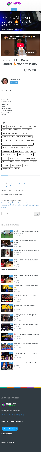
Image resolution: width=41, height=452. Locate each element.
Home (3, 30)
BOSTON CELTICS (7, 140)
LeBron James (22, 126)
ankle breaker (16, 165)
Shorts (5, 147)
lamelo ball (27, 130)
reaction (26, 165)
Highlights (30, 140)
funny (12, 158)
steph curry (32, 126)
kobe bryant (19, 151)
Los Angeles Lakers (8, 137)
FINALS (4, 162)
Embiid (17, 169)
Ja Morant (17, 130)
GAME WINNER (14, 147)
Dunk (30, 144)
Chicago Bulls (19, 140)
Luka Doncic (25, 133)
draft (11, 162)
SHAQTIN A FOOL (7, 169)
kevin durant (7, 130)
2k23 (17, 162)
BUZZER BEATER (25, 147)
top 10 (33, 151)
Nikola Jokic (6, 144)
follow (14, 82)
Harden (33, 162)
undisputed (22, 155)
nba (4, 126)
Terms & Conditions (7, 414)
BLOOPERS (19, 158)
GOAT (14, 155)
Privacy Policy (20, 414)
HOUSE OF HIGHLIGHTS (19, 144)
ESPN (31, 155)
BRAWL (5, 158)
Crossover (6, 165)
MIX (27, 151)
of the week (6, 155)
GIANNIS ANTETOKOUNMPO (10, 133)
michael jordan (7, 151)
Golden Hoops (30, 158)
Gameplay (25, 162)
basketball (11, 126)
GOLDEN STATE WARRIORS (24, 137)
